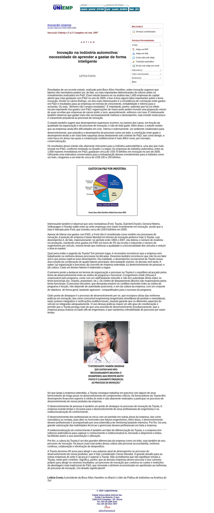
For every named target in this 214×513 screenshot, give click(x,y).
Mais (134, 82)
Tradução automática (145, 62)
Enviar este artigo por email (147, 66)
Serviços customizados (146, 32)
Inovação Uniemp (59, 25)
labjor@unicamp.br (107, 511)
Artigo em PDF (142, 49)
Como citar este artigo (145, 57)
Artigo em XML (142, 53)
